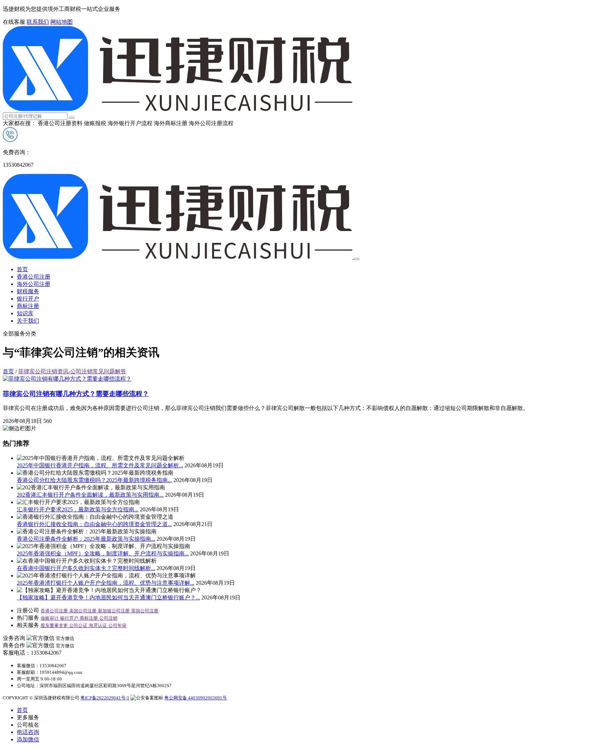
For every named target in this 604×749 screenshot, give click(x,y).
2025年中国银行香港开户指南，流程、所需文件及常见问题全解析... (100, 465)
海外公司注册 (33, 284)
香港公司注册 (33, 277)
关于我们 (28, 321)
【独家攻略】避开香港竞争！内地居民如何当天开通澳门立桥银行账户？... (108, 597)
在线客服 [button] (14, 22)
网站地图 (61, 22)
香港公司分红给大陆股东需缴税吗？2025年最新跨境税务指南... (94, 480)
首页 (22, 269)
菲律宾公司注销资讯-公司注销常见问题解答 (72, 371)
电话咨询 (28, 732)
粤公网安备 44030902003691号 (195, 697)
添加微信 (28, 739)
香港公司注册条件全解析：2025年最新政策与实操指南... (86, 539)
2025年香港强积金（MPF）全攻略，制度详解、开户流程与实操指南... (103, 553)
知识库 (25, 313)
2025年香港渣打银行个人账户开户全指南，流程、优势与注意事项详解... (105, 583)
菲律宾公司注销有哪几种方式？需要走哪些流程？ (76, 393)
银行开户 (28, 299)
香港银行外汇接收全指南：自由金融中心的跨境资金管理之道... (94, 524)
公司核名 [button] (28, 725)
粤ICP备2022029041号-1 (104, 697)
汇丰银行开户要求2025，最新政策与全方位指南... (77, 509)
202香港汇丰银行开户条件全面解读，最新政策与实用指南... (90, 495)
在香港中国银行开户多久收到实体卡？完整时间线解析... (86, 568)
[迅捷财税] (177, 109)
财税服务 (28, 291)
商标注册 (28, 306)
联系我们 (38, 22)
